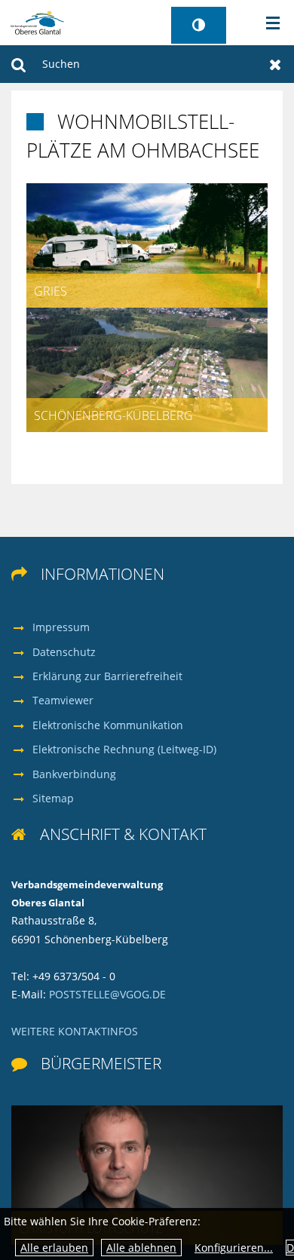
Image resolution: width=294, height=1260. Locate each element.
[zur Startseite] (37, 21)
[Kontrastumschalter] (198, 25)
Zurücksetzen (275, 64)
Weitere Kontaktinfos (74, 1031)
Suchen (18, 64)
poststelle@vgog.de (107, 994)
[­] (268, 23)
